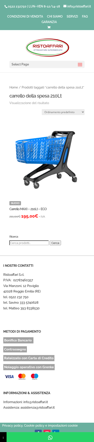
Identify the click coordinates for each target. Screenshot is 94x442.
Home (13, 87)
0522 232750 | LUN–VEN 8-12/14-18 (34, 6)
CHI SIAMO (55, 16)
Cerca (55, 243)
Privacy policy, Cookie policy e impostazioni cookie (40, 426)
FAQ (85, 16)
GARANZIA (49, 22)
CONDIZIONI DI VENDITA (25, 16)
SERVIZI (72, 16)
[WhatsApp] (50, 437)
